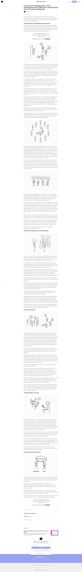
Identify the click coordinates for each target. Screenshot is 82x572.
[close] (50, 537)
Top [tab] (24, 528)
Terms (43, 565)
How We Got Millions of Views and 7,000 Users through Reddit (36, 531)
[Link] (22, 23)
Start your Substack (38, 567)
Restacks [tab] (30, 516)
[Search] (68, 2)
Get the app (46, 567)
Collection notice (46, 565)
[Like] (25, 14)
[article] (41, 534)
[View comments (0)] (27, 14)
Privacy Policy (48, 550)
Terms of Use (45, 549)
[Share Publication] (70, 2)
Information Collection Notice (41, 550)
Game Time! (27, 11)
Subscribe (74, 1)
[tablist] (28, 516)
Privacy (40, 565)
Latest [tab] (27, 528)
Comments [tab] (26, 516)
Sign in (79, 1)
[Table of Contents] (1, 286)
